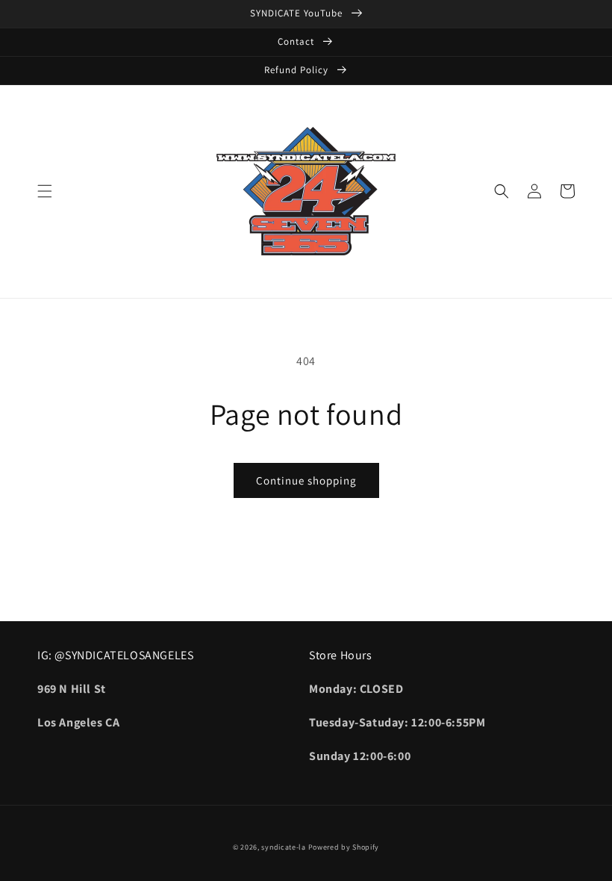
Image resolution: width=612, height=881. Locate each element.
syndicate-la (283, 847)
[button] (44, 191)
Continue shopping (306, 480)
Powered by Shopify (344, 847)
